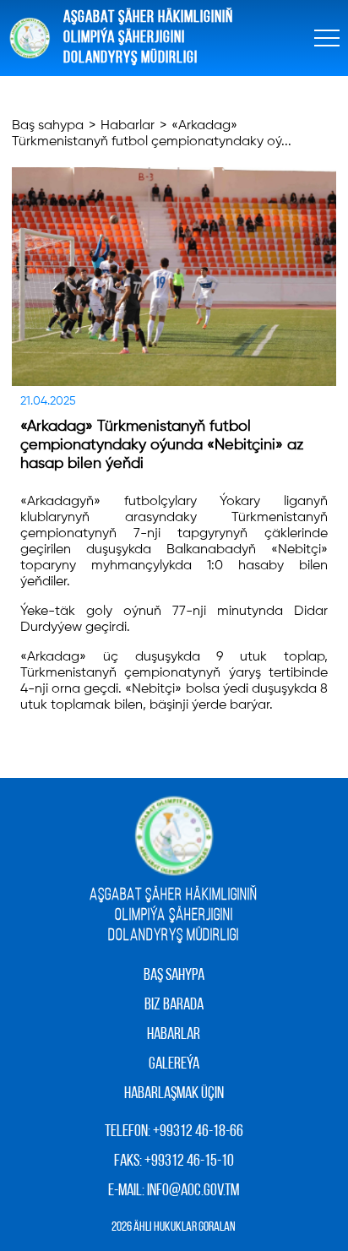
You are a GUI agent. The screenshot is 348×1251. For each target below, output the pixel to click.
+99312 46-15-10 (189, 1161)
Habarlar (128, 126)
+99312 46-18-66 (198, 1131)
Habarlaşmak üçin (174, 1093)
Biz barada (174, 1005)
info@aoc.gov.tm (193, 1191)
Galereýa (174, 1064)
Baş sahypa (48, 126)
